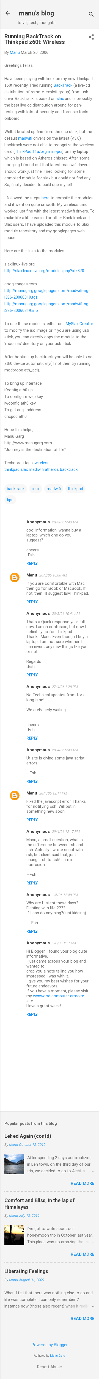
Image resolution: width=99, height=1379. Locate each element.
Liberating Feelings (26, 1271)
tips (10, 499)
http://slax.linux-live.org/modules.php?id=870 (44, 270)
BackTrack (63, 85)
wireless (42, 462)
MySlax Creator (79, 323)
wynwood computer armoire (58, 995)
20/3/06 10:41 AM (66, 614)
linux (36, 488)
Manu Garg (57, 1355)
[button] (91, 37)
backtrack (69, 469)
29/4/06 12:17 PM (66, 832)
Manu (31, 575)
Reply (32, 563)
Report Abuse (49, 1366)
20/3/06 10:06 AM (53, 575)
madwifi (25, 138)
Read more (83, 1183)
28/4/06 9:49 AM (65, 750)
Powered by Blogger (50, 1344)
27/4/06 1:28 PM (65, 687)
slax (60, 98)
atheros (52, 469)
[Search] (91, 15)
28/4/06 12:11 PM (53, 793)
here (46, 197)
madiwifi (36, 469)
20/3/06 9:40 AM (65, 522)
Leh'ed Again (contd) (27, 1136)
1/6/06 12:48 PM (65, 895)
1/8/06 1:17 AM (64, 943)
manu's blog (36, 13)
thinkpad (12, 469)
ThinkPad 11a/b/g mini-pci (38, 151)
